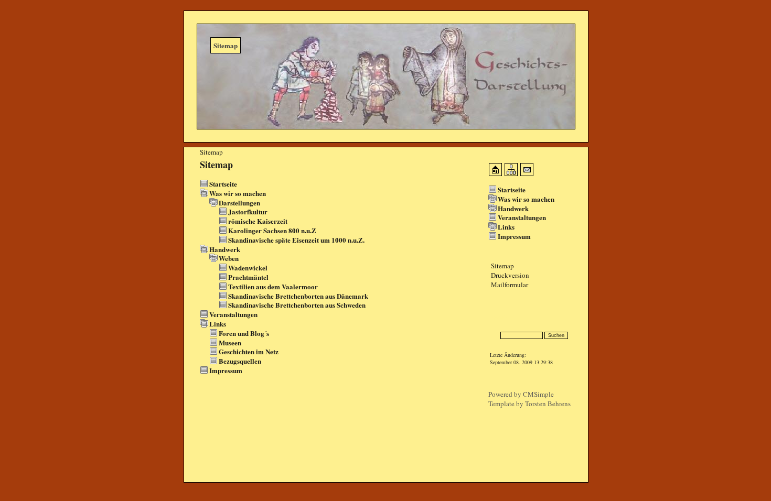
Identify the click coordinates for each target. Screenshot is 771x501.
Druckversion (510, 275)
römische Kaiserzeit (257, 221)
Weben (229, 258)
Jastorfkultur (247, 211)
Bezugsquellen (240, 361)
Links (217, 324)
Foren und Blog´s (244, 333)
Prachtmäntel (248, 277)
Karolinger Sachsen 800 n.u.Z (272, 230)
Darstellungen (239, 203)
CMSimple (538, 394)
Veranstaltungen (233, 314)
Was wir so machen (237, 193)
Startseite (223, 184)
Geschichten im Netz (249, 351)
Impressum (225, 370)
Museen (230, 342)
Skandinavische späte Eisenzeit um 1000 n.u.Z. (296, 240)
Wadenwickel (247, 268)
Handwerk (224, 249)
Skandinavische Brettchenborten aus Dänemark (298, 296)
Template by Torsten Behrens (529, 403)
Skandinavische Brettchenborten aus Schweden (297, 305)
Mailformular (509, 284)
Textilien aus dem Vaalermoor (273, 286)
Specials (499, 316)
